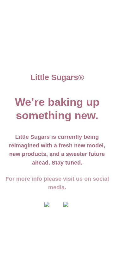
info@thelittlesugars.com (79, 8)
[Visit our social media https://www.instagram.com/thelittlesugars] (66, 207)
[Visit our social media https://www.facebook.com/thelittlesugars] (47, 207)
